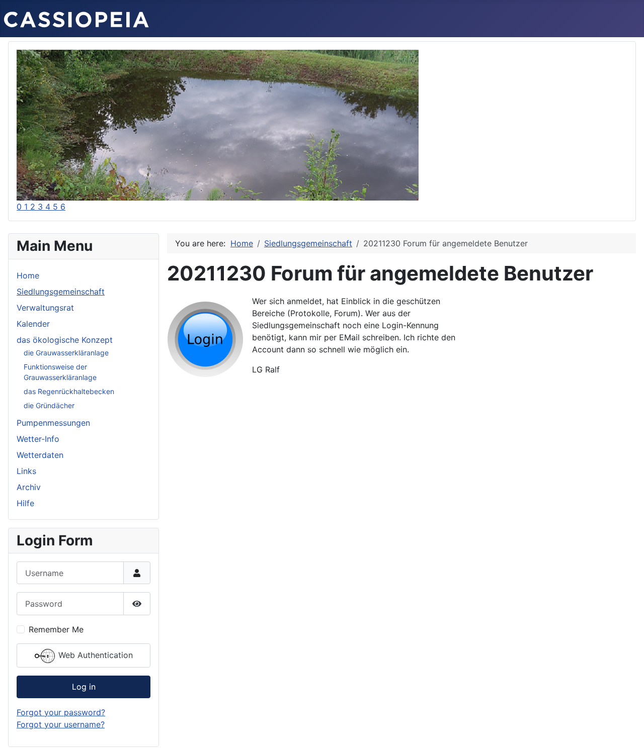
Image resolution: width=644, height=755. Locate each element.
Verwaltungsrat (45, 308)
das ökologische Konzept (65, 340)
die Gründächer (49, 405)
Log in (84, 687)
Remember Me (56, 629)
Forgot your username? (61, 724)
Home (28, 275)
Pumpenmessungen (53, 423)
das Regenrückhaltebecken (69, 391)
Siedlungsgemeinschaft (61, 292)
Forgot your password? (61, 712)
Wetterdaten (40, 455)
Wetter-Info (38, 439)
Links (26, 471)
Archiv (29, 487)
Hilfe (25, 503)
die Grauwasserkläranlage (66, 352)
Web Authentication (94, 655)
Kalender (33, 324)
